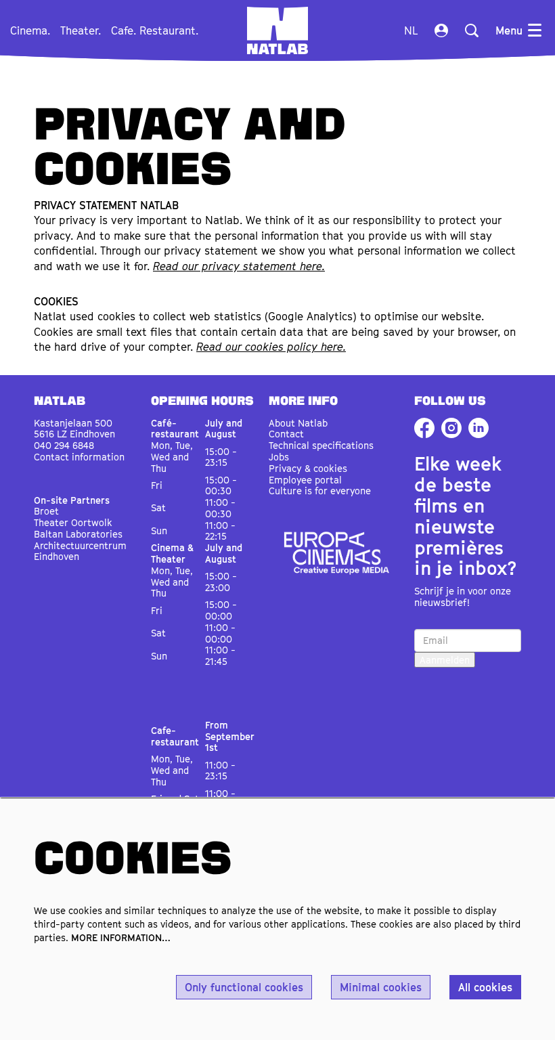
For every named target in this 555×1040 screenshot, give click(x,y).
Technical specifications (321, 445)
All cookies (485, 987)
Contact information (79, 456)
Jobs (279, 456)
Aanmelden (445, 660)
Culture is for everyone (320, 490)
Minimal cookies (381, 987)
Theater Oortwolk (73, 522)
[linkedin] (478, 428)
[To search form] (472, 30)
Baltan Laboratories (78, 534)
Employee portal (305, 479)
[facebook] (424, 428)
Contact (286, 433)
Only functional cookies (244, 987)
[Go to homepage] (277, 30)
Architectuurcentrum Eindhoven (80, 551)
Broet (46, 511)
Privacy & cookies (308, 468)
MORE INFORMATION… (121, 937)
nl (411, 30)
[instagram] (451, 428)
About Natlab (298, 423)
